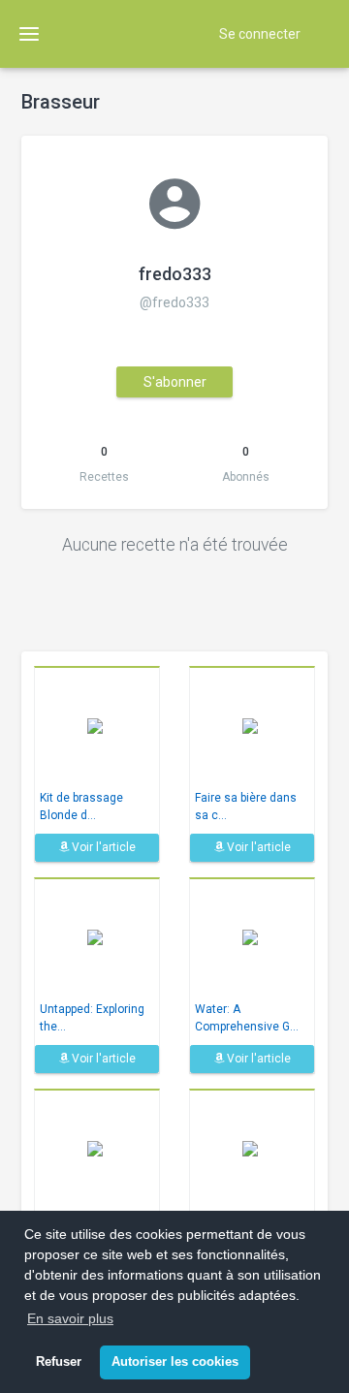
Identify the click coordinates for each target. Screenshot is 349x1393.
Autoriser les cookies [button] (174, 1362)
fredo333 (175, 274)
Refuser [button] (58, 1362)
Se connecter (260, 34)
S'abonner (174, 382)
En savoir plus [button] (70, 1318)
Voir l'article (102, 847)
